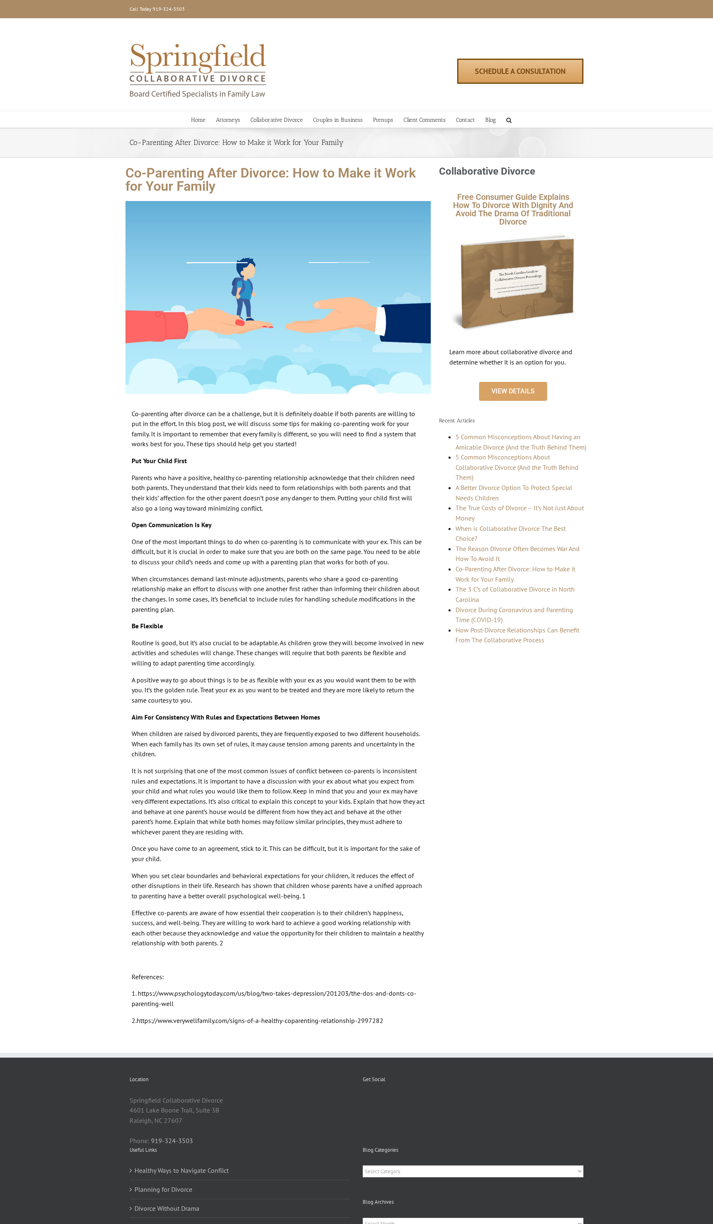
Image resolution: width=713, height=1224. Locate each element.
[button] (509, 119)
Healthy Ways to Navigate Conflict (182, 1170)
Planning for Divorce (163, 1189)
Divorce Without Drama (167, 1208)
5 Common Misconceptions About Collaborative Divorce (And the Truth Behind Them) (517, 467)
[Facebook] (365, 1100)
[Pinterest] (376, 1100)
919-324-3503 (169, 9)
